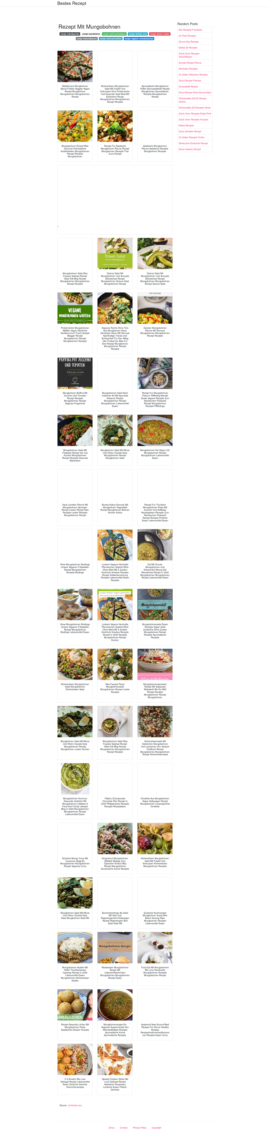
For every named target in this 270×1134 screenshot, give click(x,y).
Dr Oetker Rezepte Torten (191, 137)
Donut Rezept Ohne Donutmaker (195, 92)
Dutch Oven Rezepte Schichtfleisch (189, 55)
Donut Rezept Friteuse (190, 80)
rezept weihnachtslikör (111, 38)
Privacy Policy (139, 1127)
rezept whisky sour (138, 33)
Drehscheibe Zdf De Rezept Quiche (192, 100)
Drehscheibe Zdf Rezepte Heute (195, 107)
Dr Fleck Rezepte (187, 35)
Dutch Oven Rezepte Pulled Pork (195, 113)
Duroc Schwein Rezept (190, 131)
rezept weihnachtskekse (114, 33)
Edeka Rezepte (186, 125)
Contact (124, 1127)
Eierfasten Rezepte (188, 68)
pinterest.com (75, 1105)
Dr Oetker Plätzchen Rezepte (193, 74)
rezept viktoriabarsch (87, 38)
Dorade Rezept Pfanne (190, 62)
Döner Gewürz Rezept (190, 149)
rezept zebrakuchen (69, 33)
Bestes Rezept (71, 3)
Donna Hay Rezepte (189, 41)
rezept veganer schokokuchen (139, 38)
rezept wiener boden (160, 33)
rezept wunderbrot (91, 33)
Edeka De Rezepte (188, 47)
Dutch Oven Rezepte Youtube (193, 119)
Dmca (112, 1127)
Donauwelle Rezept (188, 86)
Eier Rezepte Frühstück (190, 29)
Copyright (156, 1127)
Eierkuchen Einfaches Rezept (193, 143)
